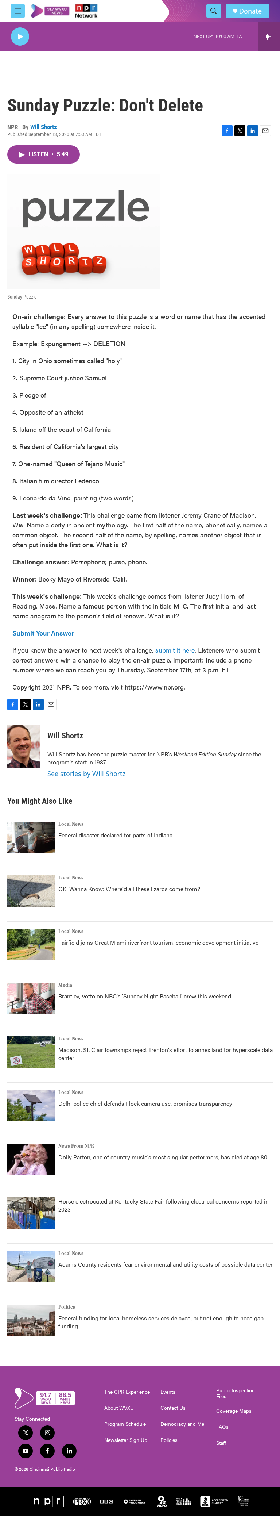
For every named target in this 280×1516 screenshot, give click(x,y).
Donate (250, 11)
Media (65, 985)
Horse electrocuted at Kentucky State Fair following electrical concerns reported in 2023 (163, 1205)
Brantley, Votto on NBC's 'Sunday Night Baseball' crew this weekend (144, 996)
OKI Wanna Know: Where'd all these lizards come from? (129, 888)
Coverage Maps (234, 1411)
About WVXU (119, 1408)
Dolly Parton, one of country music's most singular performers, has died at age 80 (162, 1157)
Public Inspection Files (235, 1393)
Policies (169, 1440)
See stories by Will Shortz (86, 773)
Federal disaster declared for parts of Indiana (115, 835)
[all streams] (269, 36)
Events (167, 1392)
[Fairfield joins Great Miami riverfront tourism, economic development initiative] (31, 944)
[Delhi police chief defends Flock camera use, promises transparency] (31, 1105)
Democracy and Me (182, 1424)
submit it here (175, 650)
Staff (221, 1443)
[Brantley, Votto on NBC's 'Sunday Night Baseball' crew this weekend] (31, 998)
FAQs (222, 1427)
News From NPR (76, 1146)
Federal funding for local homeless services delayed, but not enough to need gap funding (161, 1322)
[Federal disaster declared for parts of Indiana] (31, 837)
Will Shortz (43, 127)
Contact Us (173, 1408)
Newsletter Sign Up (125, 1440)
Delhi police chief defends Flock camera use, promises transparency (145, 1103)
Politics (66, 1307)
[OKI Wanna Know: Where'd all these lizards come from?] (31, 891)
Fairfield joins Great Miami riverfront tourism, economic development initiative (158, 942)
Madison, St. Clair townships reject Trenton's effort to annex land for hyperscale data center (165, 1053)
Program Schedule (125, 1424)
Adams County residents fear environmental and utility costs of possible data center (165, 1264)
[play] (20, 36)
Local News (70, 824)
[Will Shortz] (23, 746)
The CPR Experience (127, 1392)
